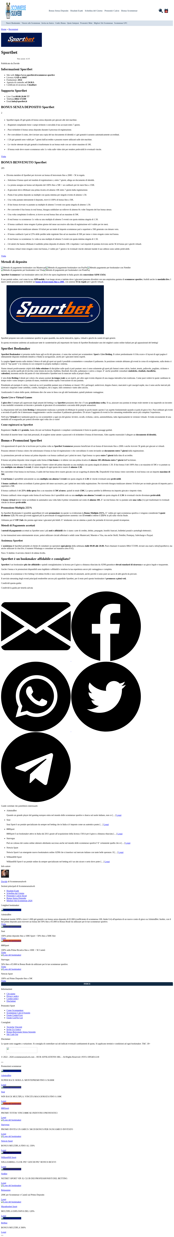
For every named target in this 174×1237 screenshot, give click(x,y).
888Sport (5, 1108)
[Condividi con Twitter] (106, 731)
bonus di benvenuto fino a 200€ (49, 282)
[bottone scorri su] (2, 1235)
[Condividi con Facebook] (106, 660)
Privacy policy (13, 996)
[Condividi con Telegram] (36, 801)
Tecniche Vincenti (14, 1027)
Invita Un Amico (14, 1029)
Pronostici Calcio (112, 11)
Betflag (4, 1223)
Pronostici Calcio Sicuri (17, 896)
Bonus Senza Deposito (58, 11)
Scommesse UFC (120, 23)
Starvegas (5, 1124)
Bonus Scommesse (129, 11)
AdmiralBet (6, 1075)
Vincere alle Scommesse (31, 23)
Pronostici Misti (86, 23)
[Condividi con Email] (36, 660)
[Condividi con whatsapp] (36, 731)
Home (3, 29)
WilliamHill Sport (8, 1157)
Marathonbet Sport (9, 1206)
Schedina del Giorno (93, 11)
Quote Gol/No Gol (15, 1018)
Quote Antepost (73, 23)
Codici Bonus (60, 23)
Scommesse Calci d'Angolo (18, 1013)
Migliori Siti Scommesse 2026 (19, 900)
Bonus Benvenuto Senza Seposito (21, 1032)
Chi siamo (11, 994)
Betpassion (5, 1190)
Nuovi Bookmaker (13, 23)
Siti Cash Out (12, 1034)
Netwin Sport (7, 1141)
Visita (3, 156)
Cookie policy (13, 998)
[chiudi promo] (2, 1062)
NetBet (4, 1174)
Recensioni (13, 29)
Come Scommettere (15, 1010)
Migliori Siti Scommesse (103, 23)
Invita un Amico (47, 23)
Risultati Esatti (76, 11)
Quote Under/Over (15, 1015)
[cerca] (160, 10)
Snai (3, 1092)
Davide (4, 881)
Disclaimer (11, 1001)
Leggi (118, 815)
